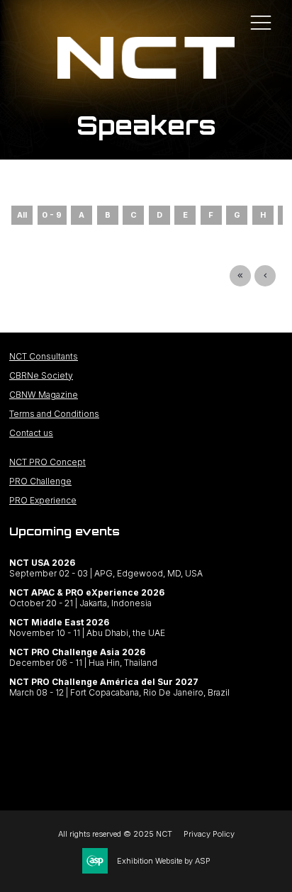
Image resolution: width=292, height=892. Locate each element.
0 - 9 (52, 215)
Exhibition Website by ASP (163, 861)
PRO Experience (43, 500)
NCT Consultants (43, 356)
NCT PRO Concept (47, 462)
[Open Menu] (261, 22)
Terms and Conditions (54, 413)
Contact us (31, 433)
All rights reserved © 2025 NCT (115, 834)
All (22, 215)
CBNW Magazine (43, 394)
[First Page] (240, 275)
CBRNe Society (41, 375)
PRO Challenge (40, 481)
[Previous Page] (265, 275)
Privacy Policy (209, 834)
